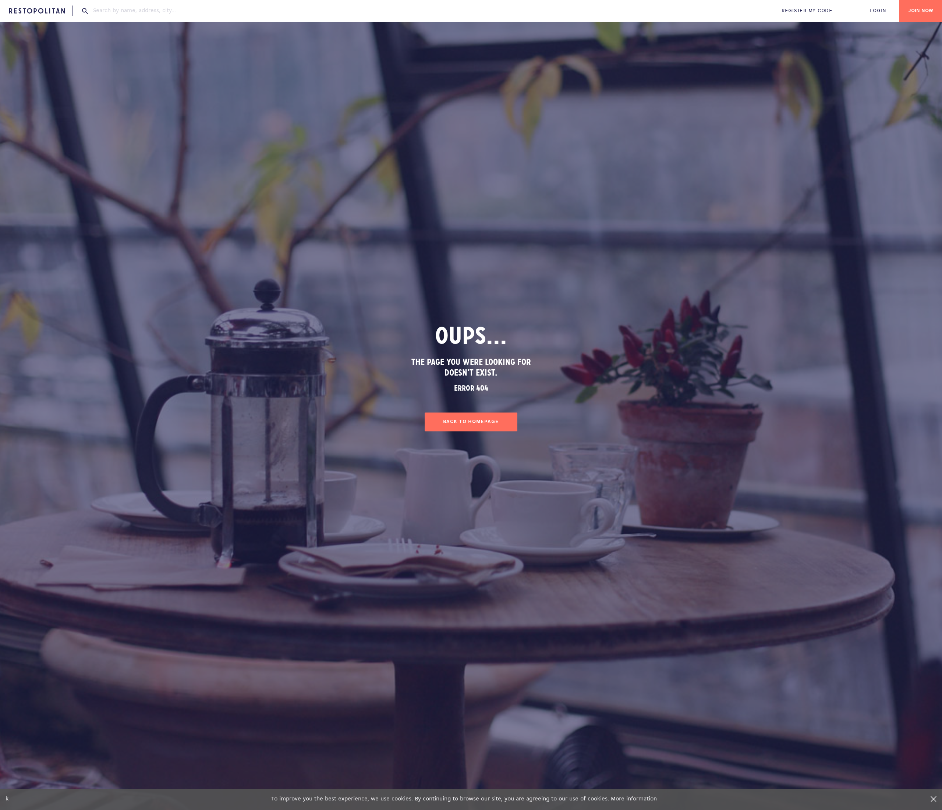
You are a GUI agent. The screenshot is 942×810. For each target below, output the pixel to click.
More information (634, 799)
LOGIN (878, 11)
